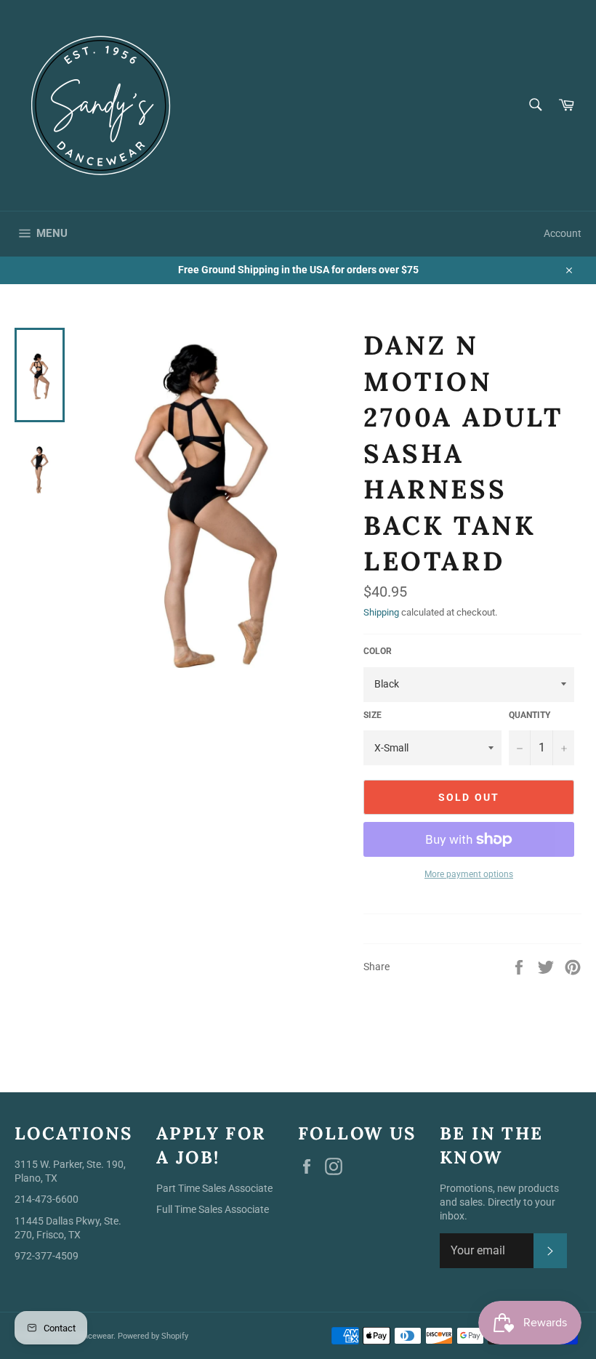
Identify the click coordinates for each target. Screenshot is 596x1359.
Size (372, 715)
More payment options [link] (468, 874)
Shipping (381, 612)
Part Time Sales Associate (214, 1188)
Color (377, 651)
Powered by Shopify (153, 1336)
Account (562, 233)
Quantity (529, 715)
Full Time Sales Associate (212, 1209)
